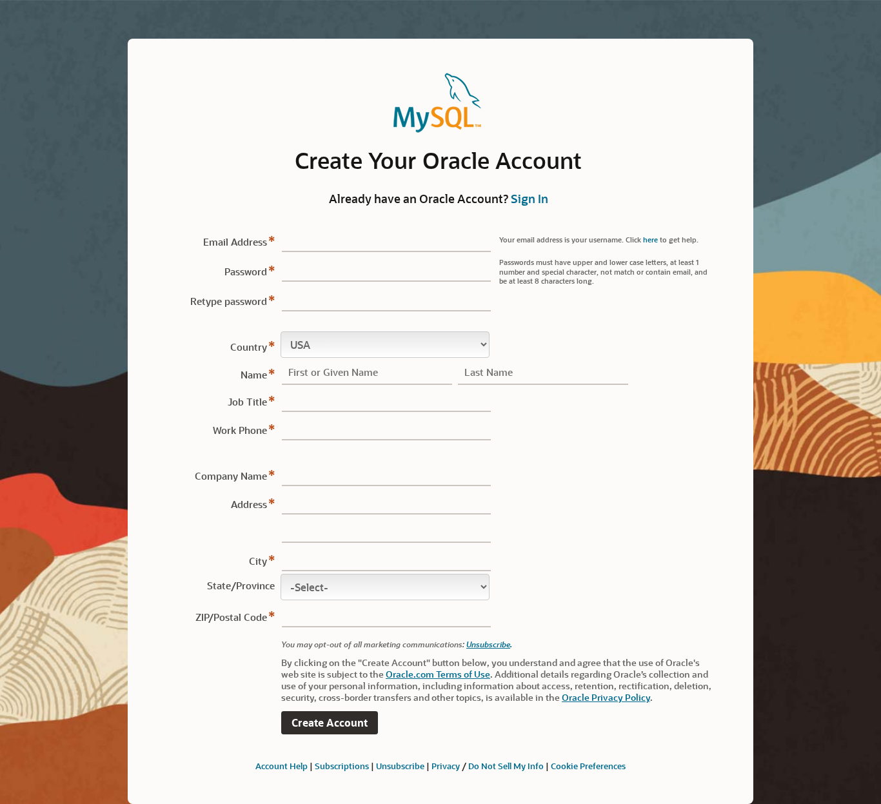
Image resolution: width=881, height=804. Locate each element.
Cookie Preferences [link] (588, 765)
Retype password (228, 301)
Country (248, 346)
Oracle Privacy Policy (606, 697)
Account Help (281, 765)
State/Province (241, 585)
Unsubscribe (488, 644)
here (650, 239)
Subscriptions (342, 765)
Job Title (247, 401)
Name (254, 374)
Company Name (231, 475)
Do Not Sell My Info (506, 765)
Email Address (235, 241)
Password (245, 271)
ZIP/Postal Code (231, 617)
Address (249, 504)
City (258, 560)
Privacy (445, 765)
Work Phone (240, 430)
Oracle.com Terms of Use (438, 674)
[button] (329, 723)
